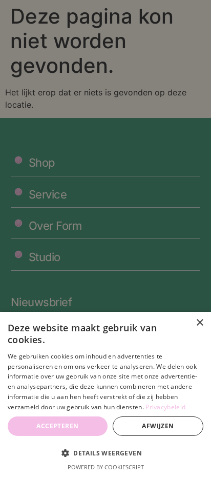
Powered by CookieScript (106, 467)
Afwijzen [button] (158, 426)
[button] (105, 453)
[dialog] (105, 395)
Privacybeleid (165, 407)
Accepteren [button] (57, 426)
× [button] (199, 323)
